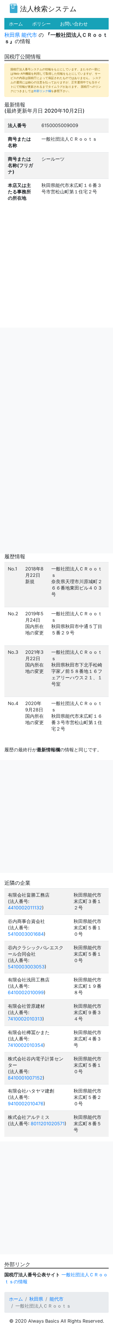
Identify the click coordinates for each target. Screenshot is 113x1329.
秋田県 (12, 35)
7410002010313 (25, 1019)
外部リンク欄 (42, 91)
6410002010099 (26, 992)
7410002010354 (25, 1045)
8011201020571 (48, 1123)
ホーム (16, 1299)
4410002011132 (25, 908)
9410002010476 (25, 1103)
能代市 (29, 35)
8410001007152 (25, 1078)
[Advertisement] (56, 384)
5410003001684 (26, 934)
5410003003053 (26, 967)
